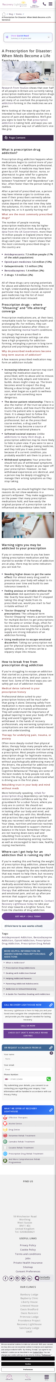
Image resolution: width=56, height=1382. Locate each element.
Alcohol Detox (15, 1123)
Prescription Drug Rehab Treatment (26, 1153)
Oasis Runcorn (29, 1313)
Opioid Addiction (24, 940)
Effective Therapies (18, 1117)
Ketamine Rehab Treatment (22, 1135)
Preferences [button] (46, 1355)
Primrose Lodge (29, 1316)
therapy (6, 890)
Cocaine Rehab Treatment (21, 1147)
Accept (28, 1358)
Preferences (28, 1369)
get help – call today (28, 916)
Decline (28, 1364)
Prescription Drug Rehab (36, 943)
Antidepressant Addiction (17, 937)
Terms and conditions (28, 1254)
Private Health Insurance (28, 1262)
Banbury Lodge (29, 1294)
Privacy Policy (28, 1245)
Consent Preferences (28, 1271)
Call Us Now (28, 1025)
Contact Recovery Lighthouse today (28, 902)
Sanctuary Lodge (29, 1327)
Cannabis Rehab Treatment (22, 1141)
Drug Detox (14, 1129)
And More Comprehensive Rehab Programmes (24, 1160)
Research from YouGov (15, 87)
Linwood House (29, 1305)
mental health (30, 329)
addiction (7, 103)
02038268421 (27, 1231)
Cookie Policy (28, 1249)
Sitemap (28, 1267)
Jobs (27, 1258)
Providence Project (29, 1320)
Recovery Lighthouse (29, 1324)
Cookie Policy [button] (38, 1352)
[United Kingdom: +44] (7, 1079)
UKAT (29, 1331)
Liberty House (29, 1301)
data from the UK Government (20, 231)
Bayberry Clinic (29, 1298)
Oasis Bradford (29, 1309)
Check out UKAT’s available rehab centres (28, 1034)
